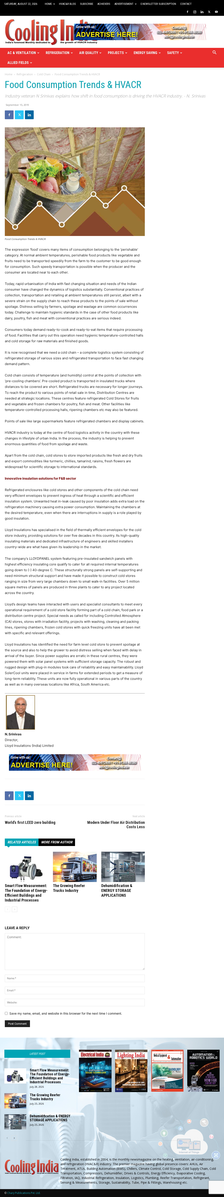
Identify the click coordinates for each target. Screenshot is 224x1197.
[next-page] (14, 909)
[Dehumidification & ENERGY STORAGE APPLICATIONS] (123, 867)
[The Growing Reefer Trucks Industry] (74, 867)
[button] (214, 53)
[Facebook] (187, 12)
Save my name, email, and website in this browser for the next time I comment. (65, 1013)
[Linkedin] (202, 12)
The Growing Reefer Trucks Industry (69, 888)
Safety (173, 53)
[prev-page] (7, 909)
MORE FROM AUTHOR (56, 842)
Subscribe (86, 3)
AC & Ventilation (21, 53)
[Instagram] (194, 12)
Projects (116, 53)
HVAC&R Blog (67, 3)
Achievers (103, 3)
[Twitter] (209, 12)
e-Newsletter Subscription (158, 3)
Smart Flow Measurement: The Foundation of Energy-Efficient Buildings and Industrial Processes (26, 892)
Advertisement (123, 3)
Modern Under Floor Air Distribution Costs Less (116, 824)
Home (48, 3)
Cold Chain (44, 74)
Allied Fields (18, 63)
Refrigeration (57, 53)
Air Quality (88, 53)
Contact (186, 3)
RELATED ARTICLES (21, 842)
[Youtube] (216, 12)
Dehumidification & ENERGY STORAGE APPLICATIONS (116, 890)
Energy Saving (145, 53)
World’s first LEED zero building (30, 822)
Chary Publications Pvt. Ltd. (23, 1193)
